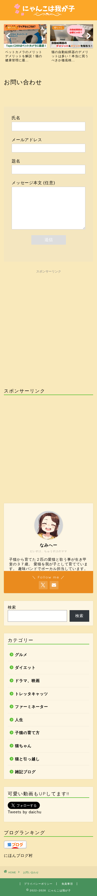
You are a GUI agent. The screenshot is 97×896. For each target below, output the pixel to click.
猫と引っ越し (27, 759)
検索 (12, 607)
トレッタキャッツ (31, 694)
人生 (19, 720)
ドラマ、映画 (27, 680)
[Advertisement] (48, 324)
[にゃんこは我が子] (48, 16)
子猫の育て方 (27, 732)
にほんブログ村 (18, 855)
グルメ (21, 654)
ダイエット (25, 667)
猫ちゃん (23, 746)
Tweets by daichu (24, 812)
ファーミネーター (31, 706)
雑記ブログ (25, 772)
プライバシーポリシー (38, 883)
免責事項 (67, 883)
